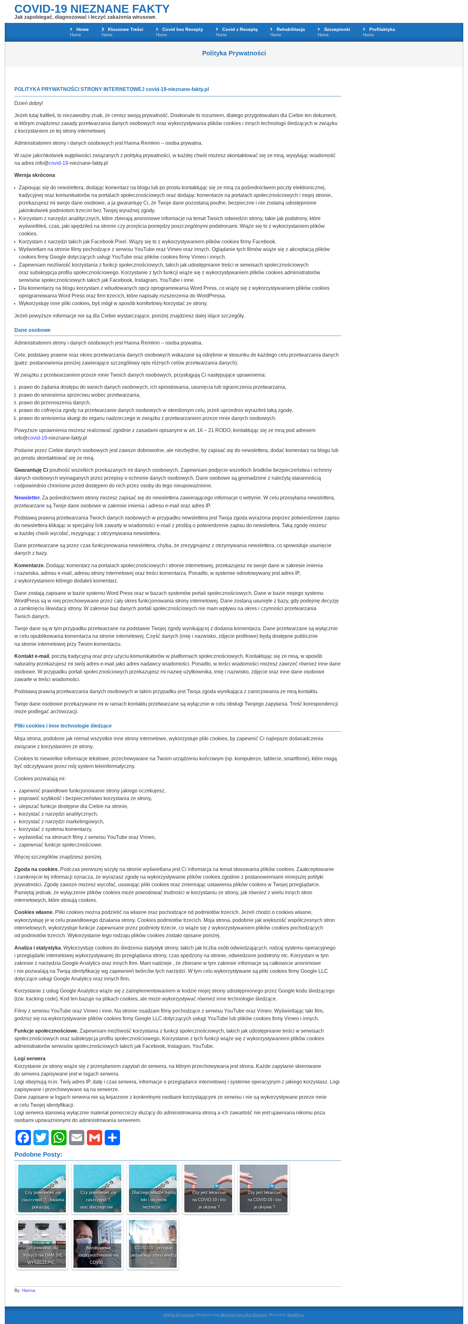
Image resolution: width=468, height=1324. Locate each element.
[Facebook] (23, 1137)
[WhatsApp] (59, 1137)
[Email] (77, 1137)
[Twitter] (41, 1137)
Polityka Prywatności (179, 1314)
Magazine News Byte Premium (243, 1314)
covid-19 (58, 163)
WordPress (295, 1314)
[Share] (112, 1137)
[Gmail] (94, 1137)
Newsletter (26, 497)
